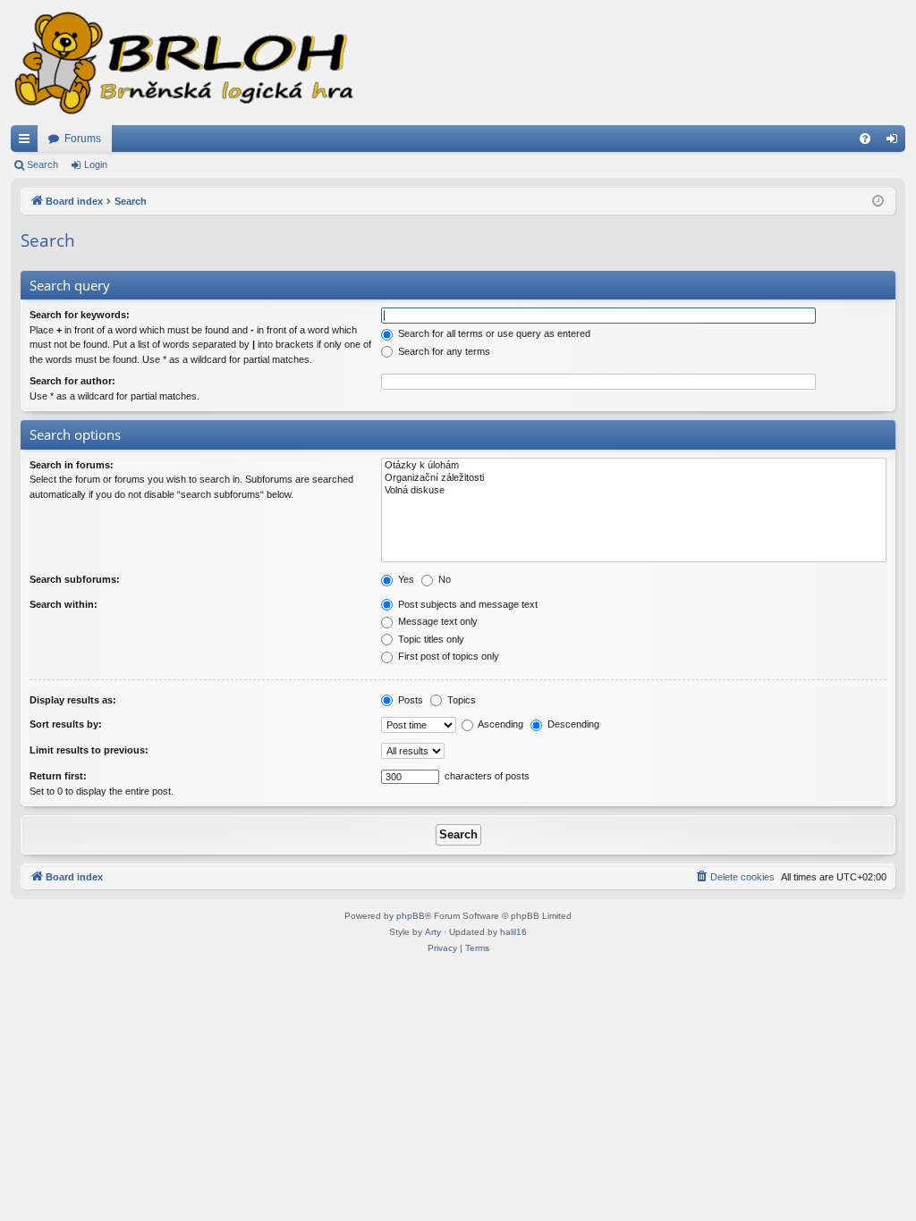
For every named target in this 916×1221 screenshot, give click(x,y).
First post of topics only (447, 656)
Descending (572, 724)
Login (95, 164)
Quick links (28, 142)
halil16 (513, 932)
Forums (82, 138)
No (443, 579)
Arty (433, 932)
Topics (460, 700)
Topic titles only (429, 639)
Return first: (58, 775)
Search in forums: (72, 464)
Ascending (499, 724)
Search (42, 164)
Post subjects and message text (466, 604)
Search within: (64, 604)
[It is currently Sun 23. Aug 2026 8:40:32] (878, 201)
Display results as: (73, 700)
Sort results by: (66, 724)
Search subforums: (75, 579)
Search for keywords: (80, 314)
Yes (404, 579)
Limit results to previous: (89, 750)
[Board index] (182, 62)
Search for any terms (442, 351)
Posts (409, 700)
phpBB (410, 916)
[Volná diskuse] (634, 490)
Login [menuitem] (895, 142)
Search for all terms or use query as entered (492, 333)
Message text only (436, 621)
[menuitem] (865, 138)
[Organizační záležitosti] (634, 478)
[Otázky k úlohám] (634, 465)
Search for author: (72, 380)
